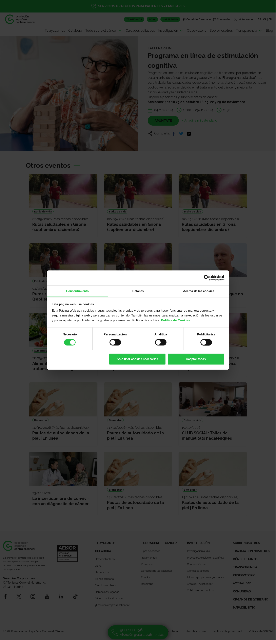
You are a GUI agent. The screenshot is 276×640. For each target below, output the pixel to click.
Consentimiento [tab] (77, 291)
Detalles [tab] (138, 291)
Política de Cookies (175, 320)
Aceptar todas (196, 359)
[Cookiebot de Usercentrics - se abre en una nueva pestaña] (206, 278)
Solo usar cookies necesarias (137, 359)
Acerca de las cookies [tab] (198, 291)
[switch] (115, 342)
